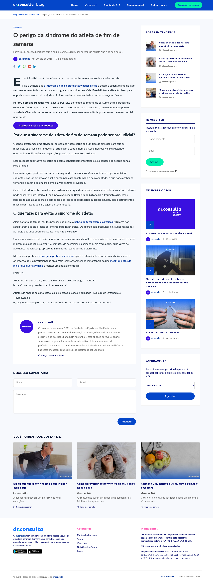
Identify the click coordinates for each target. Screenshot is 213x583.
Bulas (80, 551)
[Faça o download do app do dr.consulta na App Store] (35, 551)
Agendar (170, 396)
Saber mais (158, 5)
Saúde (80, 539)
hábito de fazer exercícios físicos (93, 222)
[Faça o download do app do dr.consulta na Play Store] (20, 551)
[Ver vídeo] (170, 214)
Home (74, 5)
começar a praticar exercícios (56, 256)
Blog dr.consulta (20, 15)
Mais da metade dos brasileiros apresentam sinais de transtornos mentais (167, 283)
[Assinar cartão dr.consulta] (35, 125)
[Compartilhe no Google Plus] (29, 66)
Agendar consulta (189, 5)
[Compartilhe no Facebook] (14, 66)
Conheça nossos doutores (51, 355)
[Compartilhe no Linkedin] (34, 66)
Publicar (126, 421)
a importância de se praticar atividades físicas (70, 85)
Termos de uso (167, 577)
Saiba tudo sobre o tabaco (162, 332)
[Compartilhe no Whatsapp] (24, 66)
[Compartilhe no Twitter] (19, 66)
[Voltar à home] (28, 528)
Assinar (155, 162)
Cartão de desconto (87, 535)
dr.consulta (24, 59)
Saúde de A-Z (112, 5)
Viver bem (91, 5)
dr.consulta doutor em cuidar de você (169, 233)
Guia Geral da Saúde (87, 547)
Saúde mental (135, 5)
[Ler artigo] (151, 46)
